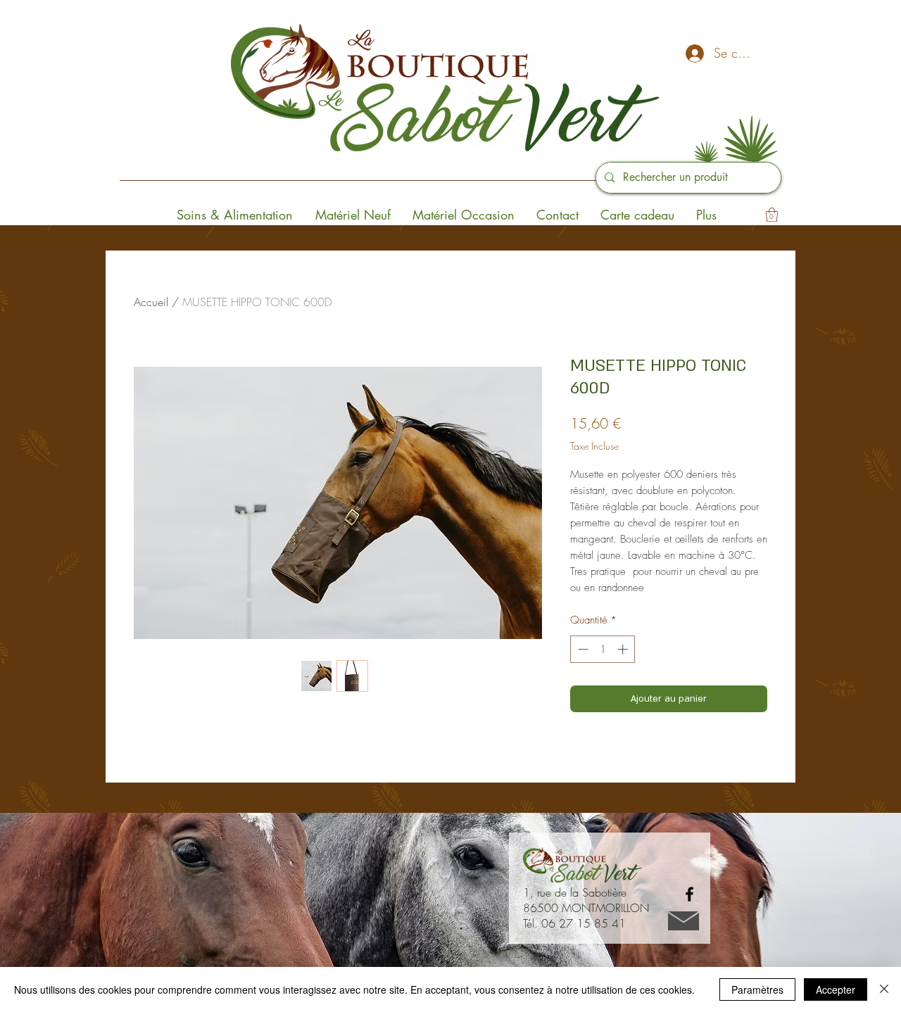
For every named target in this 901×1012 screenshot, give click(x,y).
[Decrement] (581, 649)
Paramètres (757, 989)
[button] (772, 215)
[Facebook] (689, 894)
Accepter (835, 989)
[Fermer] (884, 989)
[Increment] (624, 649)
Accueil (151, 302)
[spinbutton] (603, 649)
